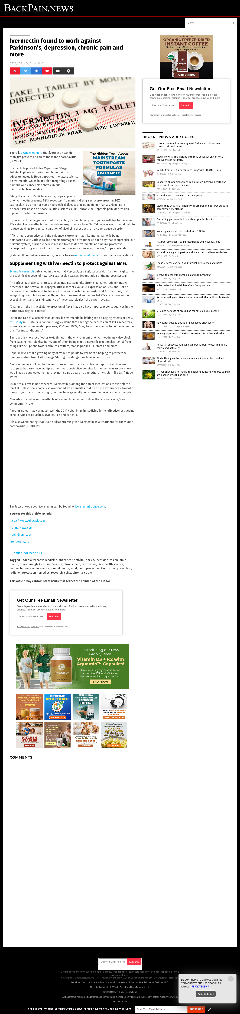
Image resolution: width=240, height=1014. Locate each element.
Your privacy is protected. (28, 626)
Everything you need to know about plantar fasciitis (185, 219)
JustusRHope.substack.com (27, 520)
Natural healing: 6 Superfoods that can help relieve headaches (192, 252)
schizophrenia (73, 572)
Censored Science (50, 564)
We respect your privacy (101, 978)
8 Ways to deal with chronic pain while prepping (184, 275)
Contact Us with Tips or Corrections (120, 992)
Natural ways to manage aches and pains (179, 195)
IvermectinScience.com (90, 506)
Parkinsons (108, 568)
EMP (100, 564)
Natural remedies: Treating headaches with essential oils (188, 241)
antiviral (79, 560)
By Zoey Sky (174, 189)
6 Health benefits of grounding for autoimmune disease (188, 311)
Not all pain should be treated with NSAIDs (181, 231)
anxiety (90, 560)
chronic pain (72, 564)
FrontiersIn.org (19, 541)
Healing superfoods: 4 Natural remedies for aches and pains (190, 333)
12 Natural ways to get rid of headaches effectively (185, 322)
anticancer (65, 560)
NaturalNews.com (21, 527)
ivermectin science (37, 568)
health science (113, 564)
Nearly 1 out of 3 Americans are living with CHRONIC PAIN (189, 170)
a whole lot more (31, 152)
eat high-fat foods (86, 255)
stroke (88, 572)
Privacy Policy (120, 1001)
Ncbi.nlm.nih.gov (20, 534)
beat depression (107, 560)
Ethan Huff (36, 63)
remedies (43, 572)
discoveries (89, 564)
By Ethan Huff (174, 150)
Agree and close (206, 994)
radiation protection (23, 572)
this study (16, 322)
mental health (60, 568)
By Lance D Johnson (177, 235)
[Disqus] (72, 806)
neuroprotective (88, 568)
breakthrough (29, 564)
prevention (124, 568)
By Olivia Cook (176, 174)
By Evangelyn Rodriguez (179, 163)
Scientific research (22, 271)
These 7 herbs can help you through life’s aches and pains (189, 263)
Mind (73, 568)
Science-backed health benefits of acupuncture (183, 285)
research (57, 572)
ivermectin (17, 568)
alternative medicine (43, 560)
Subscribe (196, 1009)
